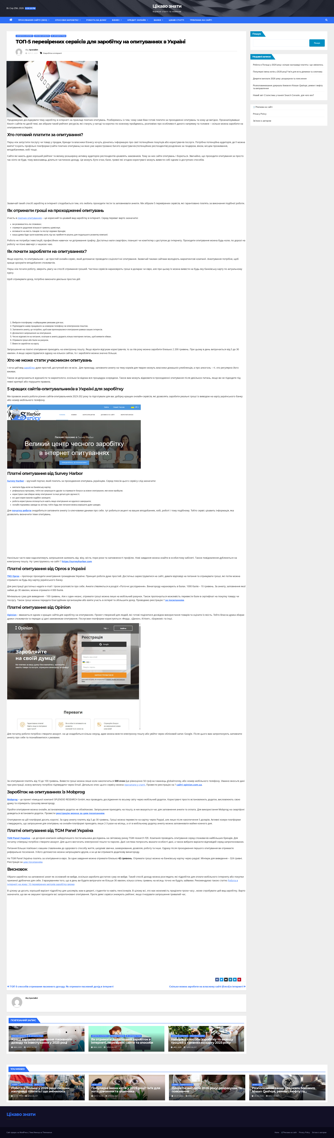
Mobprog (12, 799)
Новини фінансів (186, 1084)
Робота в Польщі (26, 1084)
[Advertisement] (126, 182)
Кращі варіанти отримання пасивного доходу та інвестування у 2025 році (41, 1040)
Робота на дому (96, 20)
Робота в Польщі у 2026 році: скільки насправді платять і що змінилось (288, 65)
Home (277, 1132)
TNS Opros (13, 576)
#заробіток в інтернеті (52, 53)
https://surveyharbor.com (77, 561)
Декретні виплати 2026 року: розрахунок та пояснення (280, 79)
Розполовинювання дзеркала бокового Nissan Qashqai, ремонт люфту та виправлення (283, 1091)
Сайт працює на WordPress (17, 1132)
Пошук (256, 33)
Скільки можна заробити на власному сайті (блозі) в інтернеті (206, 986)
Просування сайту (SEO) (33, 20)
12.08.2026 (18, 1096)
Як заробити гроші (58, 36)
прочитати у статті (134, 784)
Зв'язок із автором (262, 121)
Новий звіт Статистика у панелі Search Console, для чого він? (283, 95)
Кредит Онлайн (137, 20)
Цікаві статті (176, 20)
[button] (326, 20)
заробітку (29, 367)
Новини (14, 1084)
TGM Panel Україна (18, 838)
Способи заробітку (67, 20)
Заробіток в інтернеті (24, 36)
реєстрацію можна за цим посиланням (80, 813)
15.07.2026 (179, 1096)
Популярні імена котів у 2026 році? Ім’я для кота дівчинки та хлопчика (287, 72)
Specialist (33, 50)
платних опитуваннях (30, 218)
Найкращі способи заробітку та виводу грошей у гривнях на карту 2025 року (202, 1040)
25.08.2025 (259, 1096)
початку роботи (21, 510)
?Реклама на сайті (201, 20)
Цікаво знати (167, 6)
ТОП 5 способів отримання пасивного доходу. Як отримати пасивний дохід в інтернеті (61, 986)
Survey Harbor (15, 480)
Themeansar (47, 1132)
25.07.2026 (99, 1096)
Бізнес (116, 20)
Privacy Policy (260, 114)
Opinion (12, 614)
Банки (158, 20)
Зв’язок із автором (319, 1132)
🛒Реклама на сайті (263, 107)
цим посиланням (32, 861)
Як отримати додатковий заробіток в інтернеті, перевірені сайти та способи (122, 1040)
